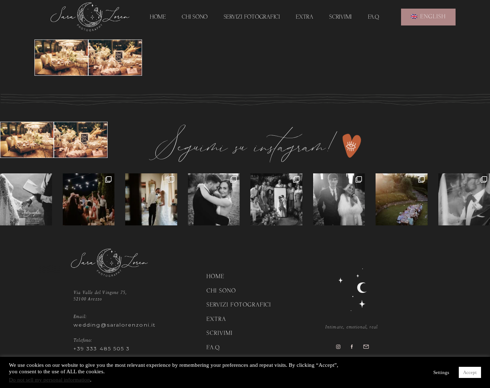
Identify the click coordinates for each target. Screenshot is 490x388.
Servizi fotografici (252, 17)
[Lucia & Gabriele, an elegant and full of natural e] (89, 199)
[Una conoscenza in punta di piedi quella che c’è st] (214, 199)
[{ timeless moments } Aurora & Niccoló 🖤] (339, 199)
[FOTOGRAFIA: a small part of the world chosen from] (26, 199)
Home (158, 17)
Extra (305, 17)
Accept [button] (470, 372)
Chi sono (195, 17)
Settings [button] (441, 372)
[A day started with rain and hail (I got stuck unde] (276, 199)
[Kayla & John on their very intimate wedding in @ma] (402, 199)
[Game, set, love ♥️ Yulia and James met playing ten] (151, 199)
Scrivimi (340, 17)
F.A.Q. (373, 17)
